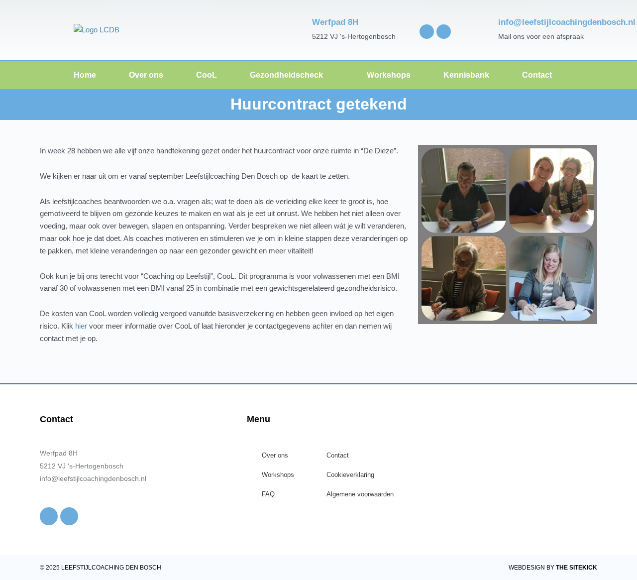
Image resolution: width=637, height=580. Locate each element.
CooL (206, 75)
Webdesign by (553, 567)
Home (85, 75)
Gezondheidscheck (286, 75)
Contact (537, 75)
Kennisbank (466, 75)
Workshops (389, 75)
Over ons (146, 75)
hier (81, 326)
